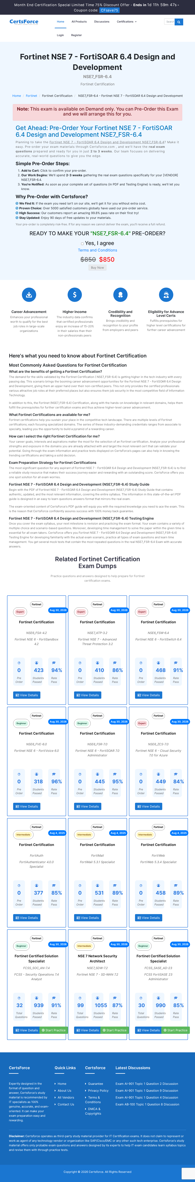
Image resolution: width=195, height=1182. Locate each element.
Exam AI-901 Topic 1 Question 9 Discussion (147, 1090)
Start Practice (55, 1030)
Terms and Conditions (97, 250)
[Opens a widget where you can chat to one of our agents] (169, 1160)
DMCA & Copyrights (93, 1111)
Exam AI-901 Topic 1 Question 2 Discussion (147, 1084)
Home (60, 21)
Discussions (101, 21)
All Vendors (66, 1097)
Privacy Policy (98, 1090)
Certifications (125, 21)
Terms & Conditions (93, 1099)
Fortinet (31, 96)
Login (60, 35)
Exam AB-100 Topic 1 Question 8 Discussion (147, 1104)
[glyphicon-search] (179, 22)
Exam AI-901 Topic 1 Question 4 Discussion (147, 1097)
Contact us (66, 1104)
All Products (79, 21)
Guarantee (95, 1084)
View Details (28, 695)
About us (64, 1090)
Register (76, 35)
